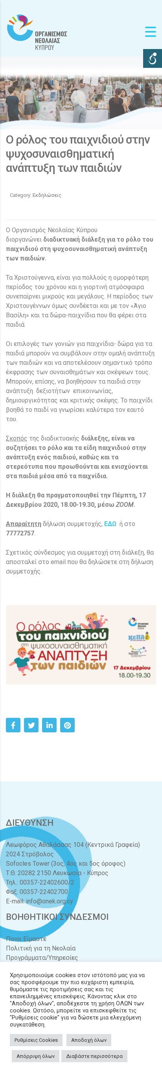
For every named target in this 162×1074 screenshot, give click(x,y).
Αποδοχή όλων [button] (89, 1040)
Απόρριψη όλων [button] (36, 1056)
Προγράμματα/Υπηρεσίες (42, 957)
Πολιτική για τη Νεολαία (40, 948)
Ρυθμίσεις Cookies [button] (36, 1040)
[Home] (37, 31)
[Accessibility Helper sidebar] (152, 58)
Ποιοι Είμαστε (26, 939)
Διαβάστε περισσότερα (94, 1056)
